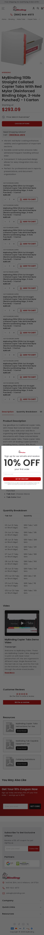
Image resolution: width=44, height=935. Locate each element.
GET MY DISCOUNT (22, 479)
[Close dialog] (41, 447)
